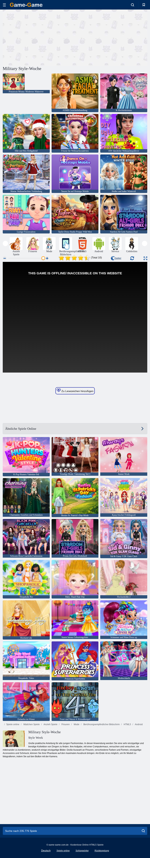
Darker (118, 258)
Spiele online (12, 724)
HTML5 (127, 724)
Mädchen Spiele (31, 724)
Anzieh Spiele (50, 724)
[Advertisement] (39, 37)
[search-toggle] (132, 4)
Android (138, 724)
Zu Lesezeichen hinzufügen (77, 391)
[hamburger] (4, 5)
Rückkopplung (102, 850)
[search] (143, 831)
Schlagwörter (82, 850)
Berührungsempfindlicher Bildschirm (101, 724)
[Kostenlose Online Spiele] (26, 5)
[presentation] (5, 243)
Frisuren (65, 724)
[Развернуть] (145, 258)
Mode (76, 724)
